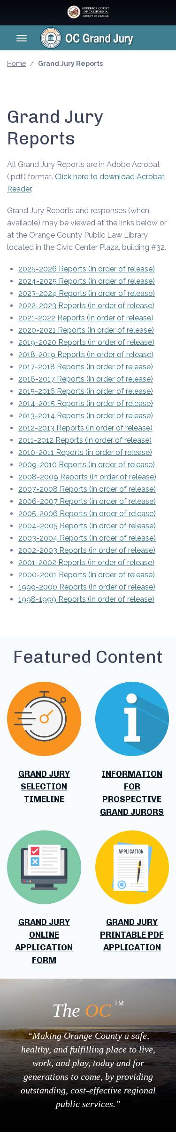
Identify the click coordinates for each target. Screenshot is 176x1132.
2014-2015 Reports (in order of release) (85, 403)
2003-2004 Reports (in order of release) (87, 538)
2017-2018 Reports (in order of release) (85, 366)
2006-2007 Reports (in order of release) (87, 501)
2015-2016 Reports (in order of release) (85, 391)
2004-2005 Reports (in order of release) (87, 525)
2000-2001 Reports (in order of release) (86, 574)
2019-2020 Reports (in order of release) (86, 342)
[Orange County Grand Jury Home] (101, 37)
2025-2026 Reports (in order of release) (86, 268)
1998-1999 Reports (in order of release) (86, 599)
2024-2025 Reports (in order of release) (86, 281)
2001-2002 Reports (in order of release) (86, 562)
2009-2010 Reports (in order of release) (86, 464)
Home (16, 63)
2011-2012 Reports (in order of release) (85, 440)
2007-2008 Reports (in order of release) (87, 489)
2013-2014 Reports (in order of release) (85, 415)
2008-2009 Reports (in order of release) (87, 476)
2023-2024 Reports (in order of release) (86, 293)
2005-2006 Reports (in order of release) (87, 513)
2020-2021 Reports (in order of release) (86, 330)
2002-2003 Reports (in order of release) (86, 550)
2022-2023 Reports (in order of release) (86, 305)
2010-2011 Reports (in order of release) (85, 452)
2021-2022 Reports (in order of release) (85, 317)
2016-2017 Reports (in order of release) (85, 379)
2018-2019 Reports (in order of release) (85, 354)
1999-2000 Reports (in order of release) (86, 586)
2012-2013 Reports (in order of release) (85, 427)
